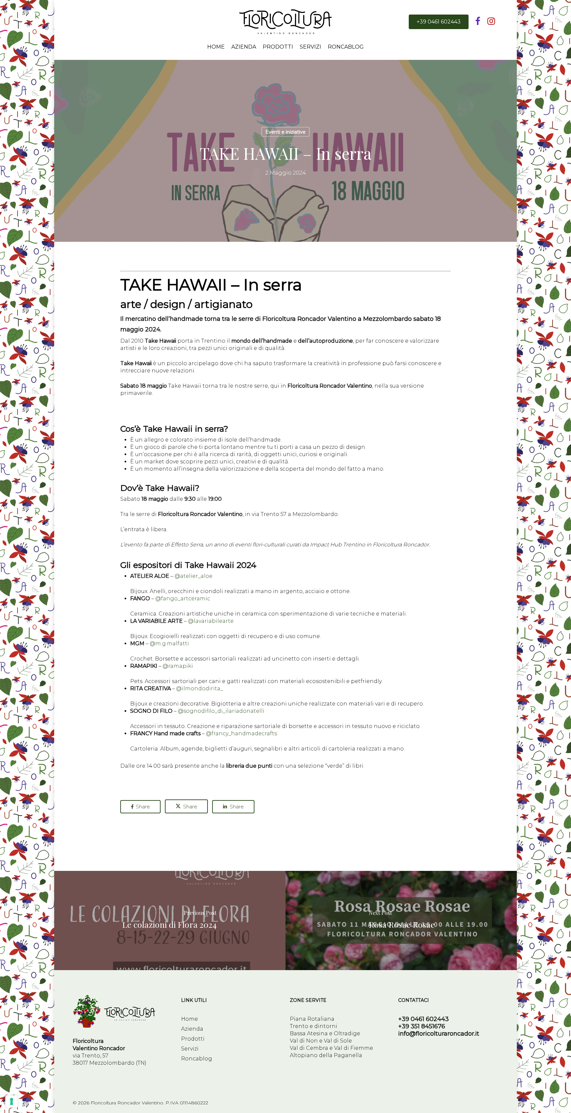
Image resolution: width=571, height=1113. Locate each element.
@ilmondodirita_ (199, 688)
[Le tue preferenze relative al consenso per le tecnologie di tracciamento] (11, 1101)
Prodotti (193, 1039)
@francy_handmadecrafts (241, 733)
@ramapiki (178, 666)
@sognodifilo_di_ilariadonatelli (221, 711)
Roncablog (196, 1058)
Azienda (192, 1029)
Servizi (190, 1049)
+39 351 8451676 (421, 1026)
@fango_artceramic (182, 598)
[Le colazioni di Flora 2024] (169, 920)
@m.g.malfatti (169, 643)
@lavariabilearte (211, 621)
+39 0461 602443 (423, 1019)
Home (189, 1019)
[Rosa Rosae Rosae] (402, 920)
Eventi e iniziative (285, 132)
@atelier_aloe (193, 576)
